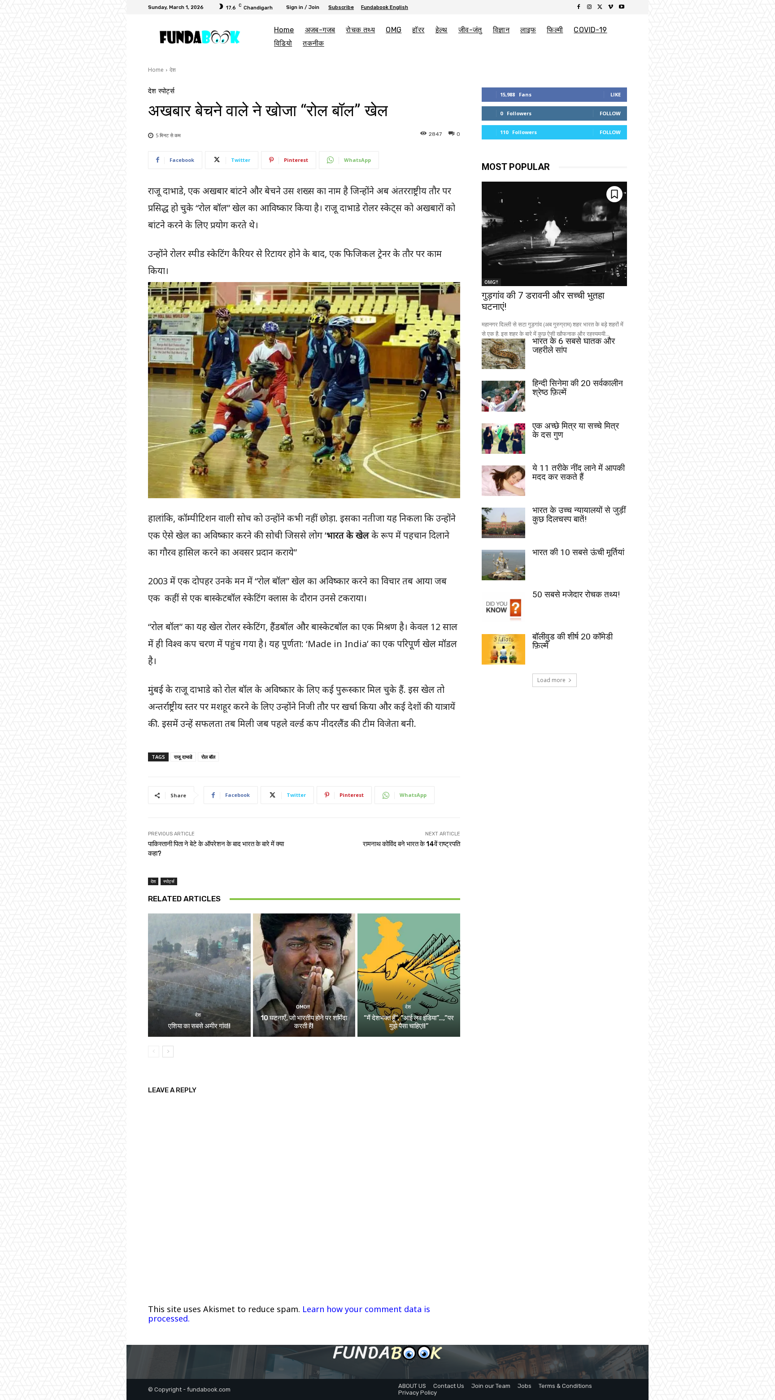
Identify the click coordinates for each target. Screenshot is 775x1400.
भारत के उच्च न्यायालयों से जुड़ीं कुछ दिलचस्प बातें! (579, 514)
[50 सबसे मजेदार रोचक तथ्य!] (503, 607)
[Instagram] (589, 7)
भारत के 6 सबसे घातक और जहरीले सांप (573, 345)
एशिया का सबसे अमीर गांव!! (199, 1026)
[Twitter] (600, 7)
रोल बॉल (208, 756)
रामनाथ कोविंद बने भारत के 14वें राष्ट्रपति (411, 844)
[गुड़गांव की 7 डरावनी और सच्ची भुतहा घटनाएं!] (554, 234)
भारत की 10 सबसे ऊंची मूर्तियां (578, 552)
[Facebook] (578, 7)
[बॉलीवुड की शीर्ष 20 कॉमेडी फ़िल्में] (503, 649)
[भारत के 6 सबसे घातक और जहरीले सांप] (503, 354)
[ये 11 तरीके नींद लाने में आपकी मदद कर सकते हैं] (503, 480)
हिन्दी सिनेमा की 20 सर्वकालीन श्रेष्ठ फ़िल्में (577, 387)
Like (615, 94)
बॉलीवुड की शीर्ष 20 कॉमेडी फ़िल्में (572, 641)
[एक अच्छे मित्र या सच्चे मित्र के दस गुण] (503, 438)
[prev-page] (153, 1051)
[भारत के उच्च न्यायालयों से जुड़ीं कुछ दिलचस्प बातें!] (503, 523)
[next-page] (168, 1051)
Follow (610, 113)
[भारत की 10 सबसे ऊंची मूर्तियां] (503, 565)
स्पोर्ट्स (166, 91)
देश (173, 70)
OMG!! (303, 1006)
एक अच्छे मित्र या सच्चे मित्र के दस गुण (575, 430)
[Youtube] (621, 7)
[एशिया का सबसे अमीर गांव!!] (199, 974)
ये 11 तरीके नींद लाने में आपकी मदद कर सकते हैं (578, 472)
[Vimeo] (610, 7)
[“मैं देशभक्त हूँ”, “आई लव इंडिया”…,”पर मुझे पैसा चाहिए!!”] (408, 974)
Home (156, 70)
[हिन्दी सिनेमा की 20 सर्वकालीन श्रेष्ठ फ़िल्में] (503, 396)
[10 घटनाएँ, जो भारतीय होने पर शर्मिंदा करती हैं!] (304, 974)
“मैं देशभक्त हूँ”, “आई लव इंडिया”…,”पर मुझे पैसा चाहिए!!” (409, 1022)
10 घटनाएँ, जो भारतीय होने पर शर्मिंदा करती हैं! (304, 1022)
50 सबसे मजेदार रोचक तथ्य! (576, 594)
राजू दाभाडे (183, 756)
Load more (551, 680)
